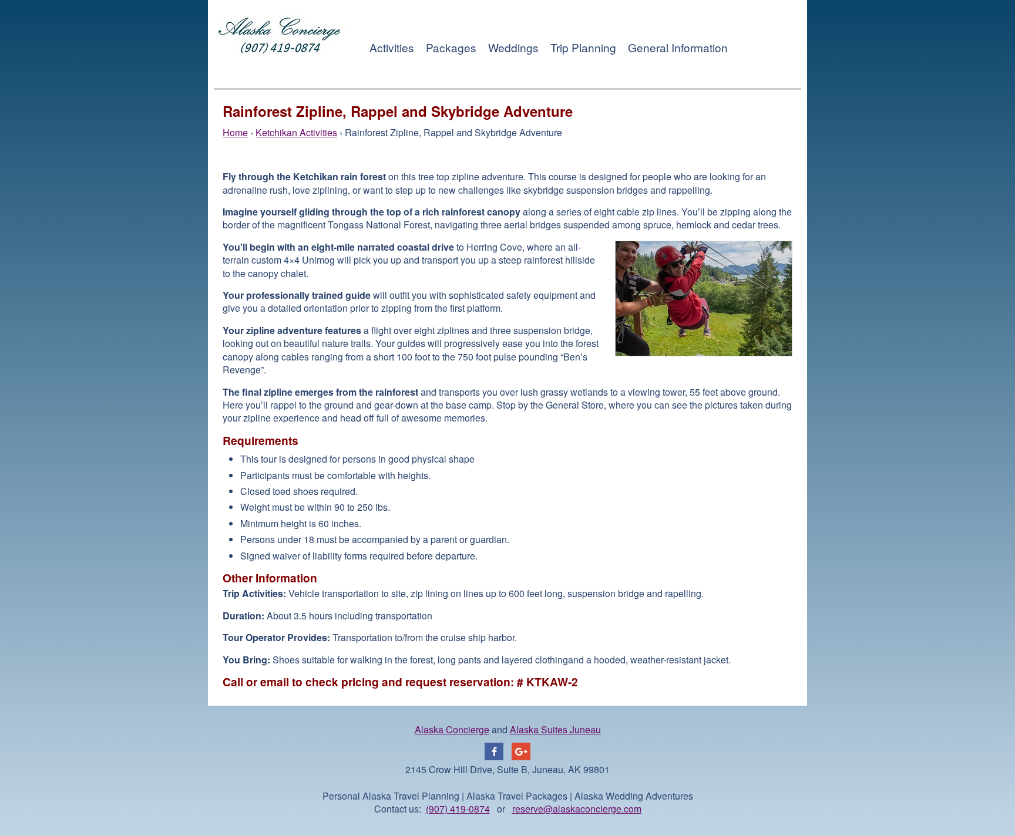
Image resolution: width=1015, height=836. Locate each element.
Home (235, 132)
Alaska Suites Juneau (555, 729)
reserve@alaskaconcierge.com (576, 808)
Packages (451, 47)
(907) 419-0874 (458, 808)
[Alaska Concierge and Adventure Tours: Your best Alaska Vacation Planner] (280, 69)
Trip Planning (583, 47)
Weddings (513, 47)
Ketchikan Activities (296, 132)
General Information (678, 47)
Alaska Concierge (452, 729)
